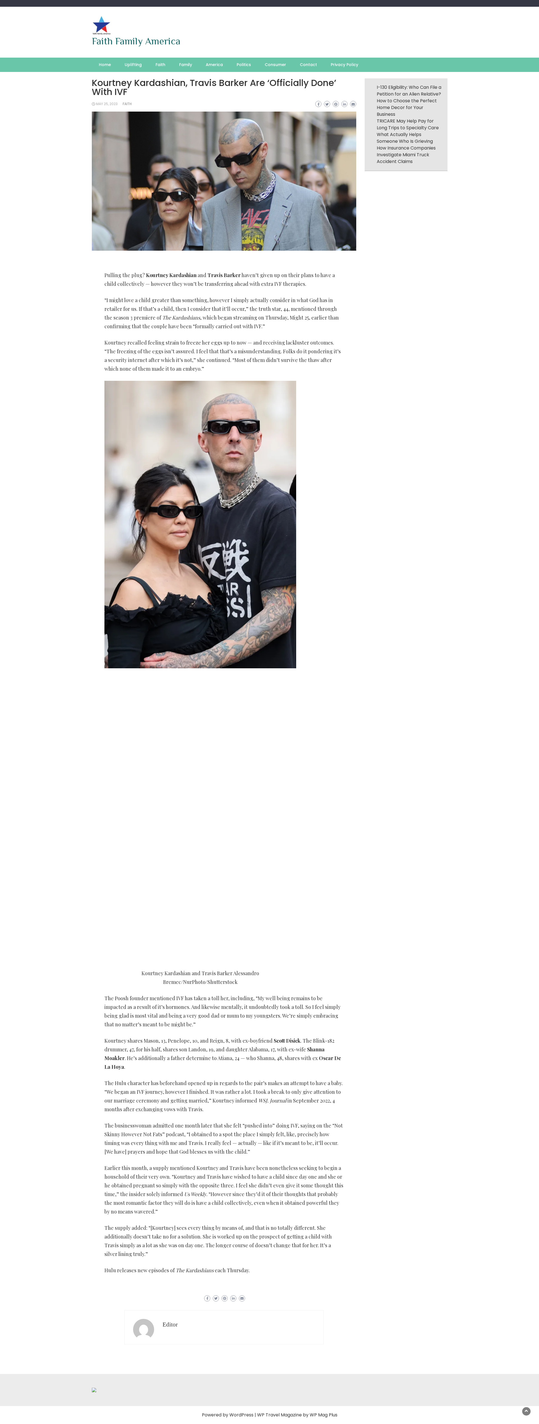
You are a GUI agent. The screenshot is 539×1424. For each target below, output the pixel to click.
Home (105, 64)
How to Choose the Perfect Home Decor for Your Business (407, 107)
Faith (160, 64)
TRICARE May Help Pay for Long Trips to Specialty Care (408, 124)
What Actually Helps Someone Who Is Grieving (405, 137)
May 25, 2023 (107, 103)
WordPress (241, 1415)
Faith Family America (136, 41)
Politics (244, 64)
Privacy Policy (344, 64)
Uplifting (133, 64)
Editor (170, 1324)
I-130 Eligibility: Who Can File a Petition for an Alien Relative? (409, 90)
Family (185, 64)
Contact (308, 64)
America (214, 64)
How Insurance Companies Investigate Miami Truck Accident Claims (406, 155)
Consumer (275, 64)
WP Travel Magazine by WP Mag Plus (297, 1415)
